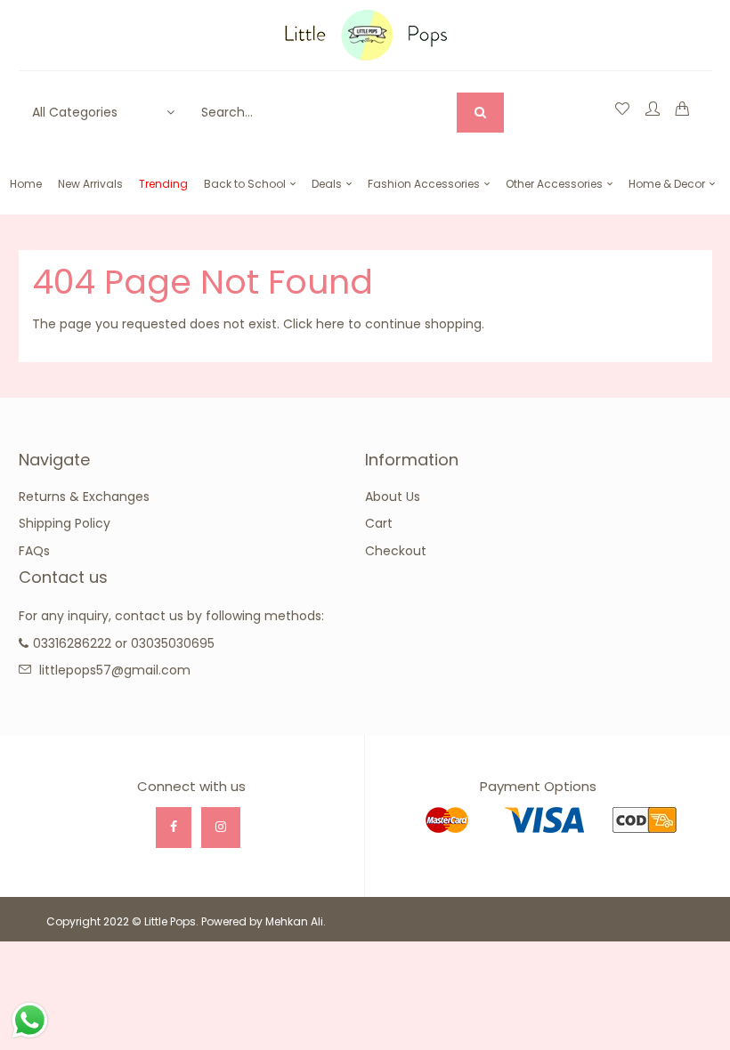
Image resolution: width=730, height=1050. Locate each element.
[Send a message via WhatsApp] (30, 1020)
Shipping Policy (64, 523)
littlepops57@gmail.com (115, 670)
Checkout (395, 551)
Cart (379, 523)
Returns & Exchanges (84, 496)
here (330, 324)
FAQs (34, 551)
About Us (392, 496)
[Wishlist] (622, 109)
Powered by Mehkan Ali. (263, 921)
